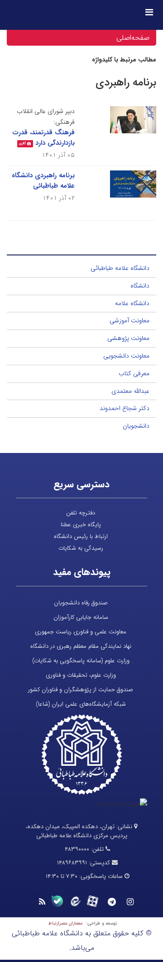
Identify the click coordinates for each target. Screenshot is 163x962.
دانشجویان (136, 426)
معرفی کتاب (134, 373)
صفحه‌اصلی (132, 37)
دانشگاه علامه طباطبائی (120, 268)
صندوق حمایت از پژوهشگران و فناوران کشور (80, 689)
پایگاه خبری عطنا (81, 524)
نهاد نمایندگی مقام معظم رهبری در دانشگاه (80, 646)
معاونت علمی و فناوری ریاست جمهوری (80, 632)
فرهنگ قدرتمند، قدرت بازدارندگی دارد (44, 137)
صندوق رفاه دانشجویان (81, 603)
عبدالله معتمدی (130, 391)
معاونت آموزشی (129, 320)
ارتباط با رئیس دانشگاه (81, 536)
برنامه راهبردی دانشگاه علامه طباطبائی (43, 180)
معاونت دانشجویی (126, 356)
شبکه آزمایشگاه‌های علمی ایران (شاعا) (81, 704)
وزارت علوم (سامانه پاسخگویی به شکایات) (80, 660)
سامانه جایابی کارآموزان (80, 617)
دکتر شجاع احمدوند (124, 408)
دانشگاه (139, 286)
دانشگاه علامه (132, 303)
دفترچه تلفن (80, 513)
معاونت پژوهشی (128, 338)
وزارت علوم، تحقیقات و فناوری (81, 675)
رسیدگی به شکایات (80, 548)
